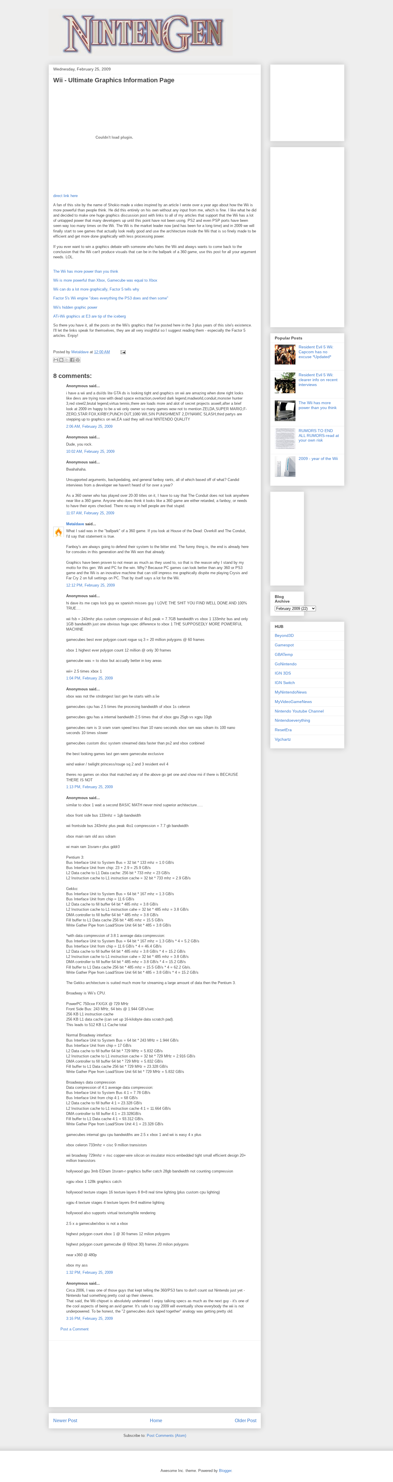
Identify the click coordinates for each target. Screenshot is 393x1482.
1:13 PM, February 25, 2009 (89, 787)
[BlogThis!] (61, 360)
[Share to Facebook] (72, 360)
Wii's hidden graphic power (75, 307)
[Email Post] (122, 352)
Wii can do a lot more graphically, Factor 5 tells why (96, 289)
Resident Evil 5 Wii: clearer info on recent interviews (318, 380)
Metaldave (75, 524)
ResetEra (283, 729)
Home (156, 1420)
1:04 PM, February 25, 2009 (89, 678)
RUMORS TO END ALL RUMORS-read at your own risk (319, 435)
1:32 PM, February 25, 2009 (89, 1272)
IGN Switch (285, 682)
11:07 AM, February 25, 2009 (90, 513)
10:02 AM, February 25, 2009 (90, 451)
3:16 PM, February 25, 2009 (89, 1318)
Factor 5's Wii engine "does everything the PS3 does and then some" (110, 298)
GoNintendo (286, 664)
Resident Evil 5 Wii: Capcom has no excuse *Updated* (316, 352)
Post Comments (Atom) (166, 1435)
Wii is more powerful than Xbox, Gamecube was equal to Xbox (105, 280)
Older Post (245, 1420)
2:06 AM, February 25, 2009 (89, 426)
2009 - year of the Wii (318, 458)
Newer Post (65, 1420)
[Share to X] (67, 360)
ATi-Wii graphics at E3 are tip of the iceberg (89, 316)
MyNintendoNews (291, 692)
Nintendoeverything (292, 720)
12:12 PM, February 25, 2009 (90, 585)
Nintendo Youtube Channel (299, 711)
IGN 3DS (283, 673)
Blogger (225, 1470)
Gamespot (284, 645)
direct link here (65, 196)
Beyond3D (284, 635)
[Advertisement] (155, 1374)
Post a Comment (74, 1329)
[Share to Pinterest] (78, 360)
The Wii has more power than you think (85, 271)
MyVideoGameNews (293, 701)
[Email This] (56, 360)
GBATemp (284, 654)
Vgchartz (283, 739)
